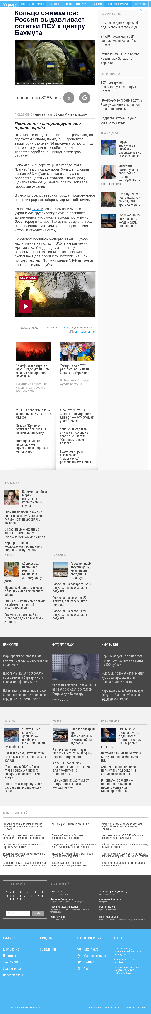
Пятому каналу (56, 260)
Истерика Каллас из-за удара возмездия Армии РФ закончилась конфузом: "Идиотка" (123, 826)
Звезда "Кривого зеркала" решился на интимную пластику (31, 429)
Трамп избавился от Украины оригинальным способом (67, 836)
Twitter (89, 962)
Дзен (87, 969)
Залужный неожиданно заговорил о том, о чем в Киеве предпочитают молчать (74, 846)
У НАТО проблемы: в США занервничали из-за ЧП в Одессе (33, 414)
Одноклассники (95, 956)
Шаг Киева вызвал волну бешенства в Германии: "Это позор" (22, 846)
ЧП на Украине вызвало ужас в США (70, 824)
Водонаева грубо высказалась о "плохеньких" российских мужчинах (75, 457)
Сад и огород (96, 4)
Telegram (63, 327)
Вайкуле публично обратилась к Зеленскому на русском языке (125, 846)
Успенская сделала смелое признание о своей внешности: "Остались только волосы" (74, 436)
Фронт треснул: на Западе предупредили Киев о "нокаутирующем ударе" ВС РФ (77, 415)
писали (37, 209)
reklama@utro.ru (122, 973)
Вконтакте (91, 949)
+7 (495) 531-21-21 (124, 959)
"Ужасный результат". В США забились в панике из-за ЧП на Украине (122, 836)
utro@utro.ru (120, 962)
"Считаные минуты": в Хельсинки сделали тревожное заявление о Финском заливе (25, 864)
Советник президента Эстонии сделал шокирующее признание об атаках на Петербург (22, 826)
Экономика (81, 4)
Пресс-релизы (140, 4)
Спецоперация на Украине (32, 4)
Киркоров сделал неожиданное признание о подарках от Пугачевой (32, 446)
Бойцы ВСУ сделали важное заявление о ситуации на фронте (24, 855)
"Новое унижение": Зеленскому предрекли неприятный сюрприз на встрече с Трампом (125, 855)
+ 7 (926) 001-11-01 (124, 970)
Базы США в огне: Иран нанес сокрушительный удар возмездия (69, 864)
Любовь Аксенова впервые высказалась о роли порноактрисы (123, 864)
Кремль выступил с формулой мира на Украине (60, 114)
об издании (48, 949)
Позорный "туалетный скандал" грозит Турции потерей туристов (72, 855)
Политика (67, 4)
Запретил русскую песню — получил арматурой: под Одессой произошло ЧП (23, 836)
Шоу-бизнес (54, 4)
